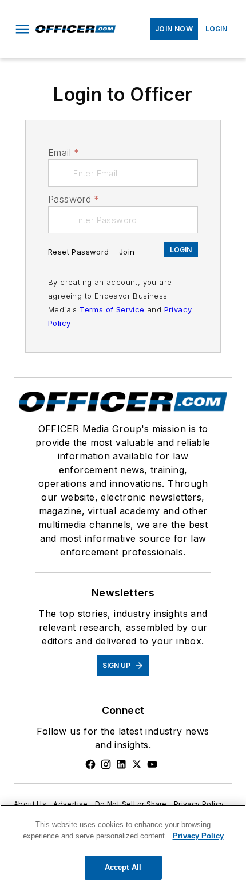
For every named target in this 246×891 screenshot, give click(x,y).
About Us (30, 804)
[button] (22, 29)
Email (63, 152)
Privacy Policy (199, 804)
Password (74, 199)
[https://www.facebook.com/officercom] (90, 764)
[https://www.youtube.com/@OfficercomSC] (152, 764)
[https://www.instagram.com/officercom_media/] (106, 764)
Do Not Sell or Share (131, 804)
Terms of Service (112, 309)
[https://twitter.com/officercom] (136, 764)
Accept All (123, 867)
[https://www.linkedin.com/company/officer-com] (121, 764)
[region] (123, 848)
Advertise (70, 804)
